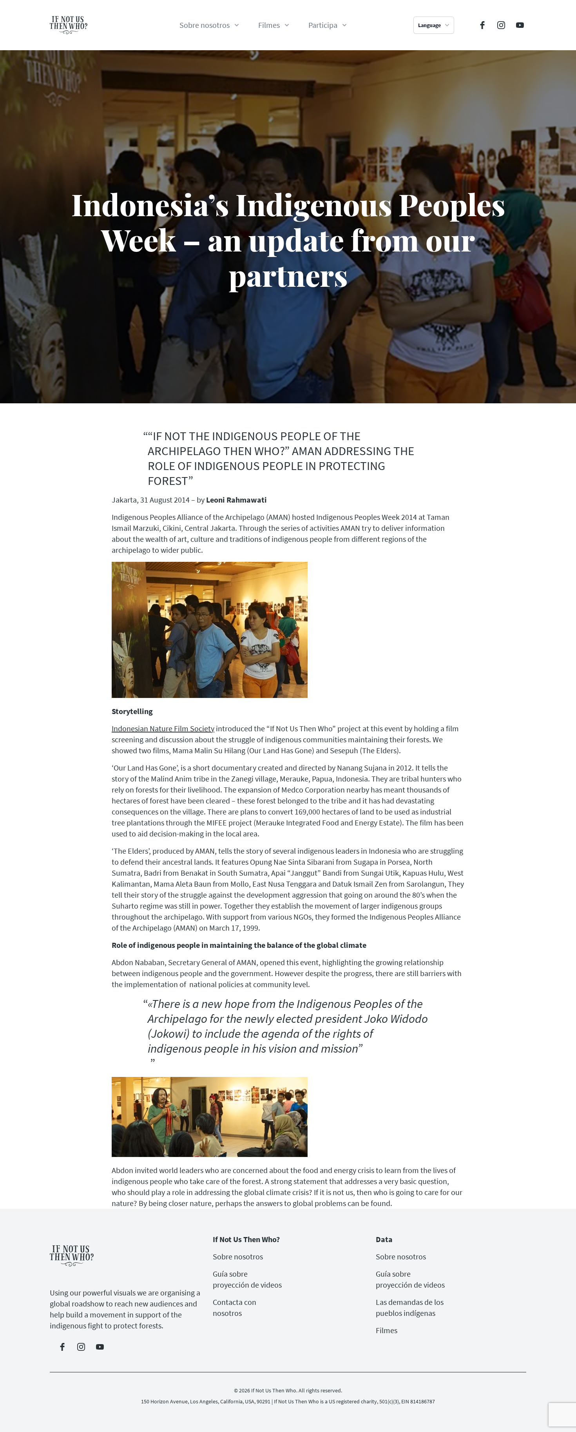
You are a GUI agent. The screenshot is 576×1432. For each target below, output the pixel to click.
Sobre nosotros (238, 1256)
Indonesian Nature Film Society (163, 728)
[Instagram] (501, 25)
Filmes (386, 1330)
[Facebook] (482, 25)
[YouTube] (520, 25)
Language (429, 25)
